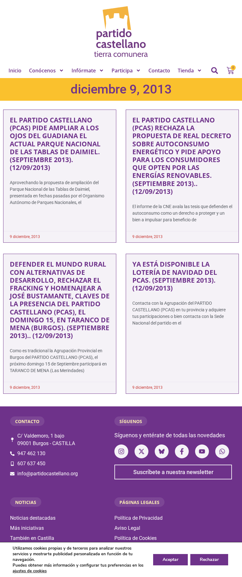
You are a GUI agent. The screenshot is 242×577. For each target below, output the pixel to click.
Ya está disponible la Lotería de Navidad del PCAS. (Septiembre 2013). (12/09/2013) (174, 276)
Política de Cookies (135, 538)
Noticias (25, 502)
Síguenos (130, 421)
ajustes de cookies (30, 571)
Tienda (186, 70)
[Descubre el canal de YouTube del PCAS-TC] (202, 451)
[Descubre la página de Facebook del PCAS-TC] (182, 451)
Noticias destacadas (32, 518)
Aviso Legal (127, 528)
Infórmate (84, 70)
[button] (215, 70)
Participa (122, 70)
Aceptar (170, 560)
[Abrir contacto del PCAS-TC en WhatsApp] (222, 451)
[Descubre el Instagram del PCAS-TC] (121, 451)
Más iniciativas (27, 528)
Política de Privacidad (138, 518)
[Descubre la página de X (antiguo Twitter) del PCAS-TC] (141, 451)
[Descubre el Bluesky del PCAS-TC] (162, 451)
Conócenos (42, 70)
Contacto (159, 70)
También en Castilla (32, 538)
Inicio (15, 70)
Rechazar (209, 560)
